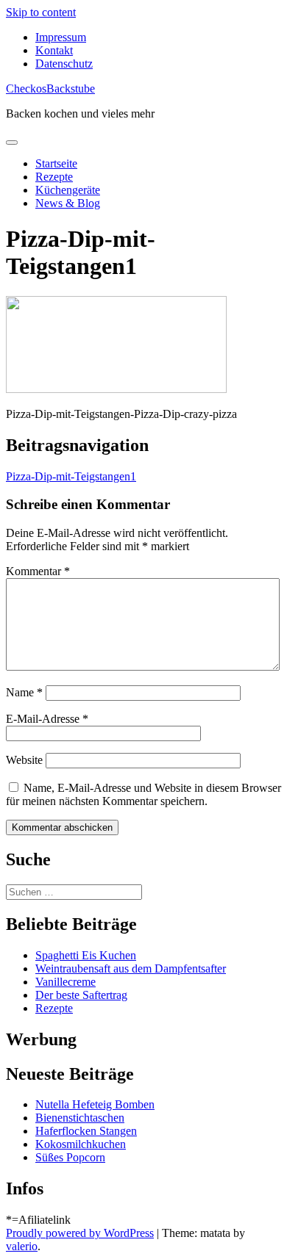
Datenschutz (64, 63)
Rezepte (54, 176)
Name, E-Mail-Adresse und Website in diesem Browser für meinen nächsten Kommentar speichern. (143, 794)
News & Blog (67, 203)
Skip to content (41, 12)
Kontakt (54, 50)
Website (24, 760)
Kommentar (38, 571)
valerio (22, 1246)
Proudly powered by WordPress (80, 1233)
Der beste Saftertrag (81, 995)
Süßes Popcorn (70, 1157)
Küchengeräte (67, 190)
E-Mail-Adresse (47, 719)
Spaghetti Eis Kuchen (85, 955)
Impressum (60, 37)
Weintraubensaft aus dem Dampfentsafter (130, 968)
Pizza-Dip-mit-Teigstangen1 (71, 476)
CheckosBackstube (50, 88)
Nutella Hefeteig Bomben (95, 1104)
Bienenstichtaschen (79, 1117)
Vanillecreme (65, 981)
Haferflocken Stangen (86, 1131)
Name (24, 692)
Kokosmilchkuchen (80, 1144)
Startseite (56, 163)
